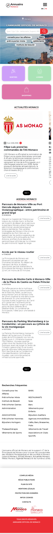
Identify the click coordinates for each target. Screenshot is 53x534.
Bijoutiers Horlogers (11, 422)
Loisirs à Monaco (9, 456)
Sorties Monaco (25, 456)
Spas (30, 401)
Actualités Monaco (41, 456)
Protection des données (26, 493)
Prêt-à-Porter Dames (11, 404)
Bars (30, 404)
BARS (41, 37)
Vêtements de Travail (38, 429)
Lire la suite (11, 176)
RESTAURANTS (38, 41)
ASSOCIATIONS (9, 415)
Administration (9, 408)
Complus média (26, 475)
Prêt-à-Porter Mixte (16, 41)
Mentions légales (26, 489)
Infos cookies (26, 498)
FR (46, 9)
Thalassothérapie (10, 429)
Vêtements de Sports (12, 433)
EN (42, 9)
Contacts (26, 502)
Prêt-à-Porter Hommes (12, 419)
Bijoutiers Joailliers (37, 415)
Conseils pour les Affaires (18, 37)
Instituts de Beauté (25, 45)
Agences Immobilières (38, 419)
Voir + (26, 193)
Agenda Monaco (23, 458)
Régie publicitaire (26, 480)
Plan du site (26, 484)
